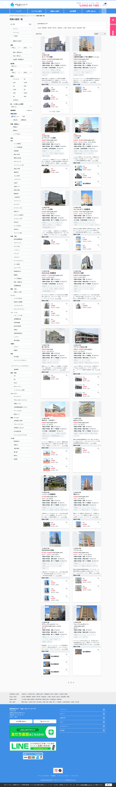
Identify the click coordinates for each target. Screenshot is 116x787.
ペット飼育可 (17, 143)
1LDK (25, 82)
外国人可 (16, 211)
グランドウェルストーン (50, 624)
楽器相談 (16, 151)
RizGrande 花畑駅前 (49, 273)
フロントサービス (18, 424)
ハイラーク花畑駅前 (49, 494)
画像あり (15, 127)
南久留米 (39, 702)
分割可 (15, 183)
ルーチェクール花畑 (49, 138)
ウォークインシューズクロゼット (20, 366)
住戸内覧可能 (17, 431)
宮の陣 (77, 702)
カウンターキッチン (19, 309)
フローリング (17, 242)
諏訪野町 (79, 28)
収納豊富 (16, 369)
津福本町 (59, 28)
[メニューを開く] (104, 11)
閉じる (108, 784)
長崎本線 (59, 699)
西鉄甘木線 (46, 699)
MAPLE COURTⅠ (49, 420)
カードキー (17, 204)
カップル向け (17, 225)
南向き (15, 455)
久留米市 (45, 55)
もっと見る (65, 82)
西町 (84, 28)
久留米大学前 (32, 702)
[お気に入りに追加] (66, 87)
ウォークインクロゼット (20, 360)
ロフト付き (17, 246)
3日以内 (15, 120)
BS (14, 379)
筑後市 (56, 694)
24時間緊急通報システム (20, 407)
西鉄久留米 (86, 67)
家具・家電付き (18, 282)
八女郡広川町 (30, 694)
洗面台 (15, 329)
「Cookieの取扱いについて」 (86, 784)
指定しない (16, 116)
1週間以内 (23, 120)
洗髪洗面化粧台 (18, 333)
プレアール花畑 (47, 209)
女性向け (16, 229)
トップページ (63, 709)
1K (24, 79)
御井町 (50, 28)
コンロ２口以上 (18, 298)
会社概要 (73, 11)
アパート (15, 29)
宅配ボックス (17, 403)
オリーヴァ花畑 (47, 57)
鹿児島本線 (39, 699)
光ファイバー (17, 386)
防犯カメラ (17, 414)
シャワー (16, 336)
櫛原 (51, 702)
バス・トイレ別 (18, 315)
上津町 (65, 28)
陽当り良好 (17, 154)
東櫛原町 (44, 28)
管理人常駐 (17, 190)
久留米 (72, 702)
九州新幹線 (53, 699)
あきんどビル (78, 420)
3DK (14, 93)
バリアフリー (17, 179)
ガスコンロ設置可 (18, 215)
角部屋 (15, 459)
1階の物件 (16, 448)
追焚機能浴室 (17, 319)
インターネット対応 (19, 390)
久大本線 (45, 67)
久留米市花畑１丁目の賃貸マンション (86, 57)
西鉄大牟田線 (46, 63)
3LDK (25, 93)
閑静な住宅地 (17, 158)
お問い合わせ (91, 11)
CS (14, 375)
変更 (30, 24)
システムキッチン (18, 305)
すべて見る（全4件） (55, 111)
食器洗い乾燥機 (18, 302)
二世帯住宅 (17, 197)
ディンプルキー (18, 410)
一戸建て (15, 36)
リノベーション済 (18, 165)
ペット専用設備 (18, 147)
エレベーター (17, 267)
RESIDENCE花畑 (48, 550)
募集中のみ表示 (17, 41)
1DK (14, 82)
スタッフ (62, 713)
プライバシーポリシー (63, 775)
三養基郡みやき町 (48, 694)
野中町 (54, 28)
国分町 (69, 28)
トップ (18, 11)
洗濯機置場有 (17, 285)
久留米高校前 (52, 67)
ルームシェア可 (18, 218)
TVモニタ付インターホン (20, 400)
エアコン (16, 346)
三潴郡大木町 (39, 694)
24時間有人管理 (18, 420)
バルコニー (17, 257)
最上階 (15, 452)
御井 (47, 702)
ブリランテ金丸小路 (80, 347)
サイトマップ (75, 775)
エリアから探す (36, 11)
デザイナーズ (17, 161)
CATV (15, 383)
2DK (25, 86)
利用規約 (53, 775)
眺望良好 (16, 193)
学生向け (16, 222)
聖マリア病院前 (55, 65)
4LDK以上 (16, 100)
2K (14, 86)
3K (24, 89)
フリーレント (17, 200)
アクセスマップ (64, 726)
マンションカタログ (44, 775)
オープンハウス (18, 208)
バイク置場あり (18, 278)
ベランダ (16, 253)
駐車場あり (17, 441)
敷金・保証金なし (18, 52)
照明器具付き (17, 271)
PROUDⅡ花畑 (78, 273)
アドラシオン (78, 550)
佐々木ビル (45, 347)
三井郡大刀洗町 (63, 694)
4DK (25, 96)
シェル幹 (76, 138)
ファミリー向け (18, 233)
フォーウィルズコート (81, 624)
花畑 (48, 55)
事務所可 (16, 172)
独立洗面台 (17, 340)
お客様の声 (63, 718)
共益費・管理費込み (18, 59)
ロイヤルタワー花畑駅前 (81, 209)
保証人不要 (17, 168)
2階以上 (16, 445)
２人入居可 (17, 175)
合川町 (39, 28)
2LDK (14, 89)
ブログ (61, 722)
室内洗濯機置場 (18, 239)
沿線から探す (54, 11)
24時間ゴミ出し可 (19, 427)
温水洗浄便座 (17, 326)
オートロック (17, 396)
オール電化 (17, 264)
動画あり (15, 130)
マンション (16, 32)
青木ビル (76, 494)
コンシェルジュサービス (20, 435)
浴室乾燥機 (17, 322)
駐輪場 (15, 275)
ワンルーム (16, 79)
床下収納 (16, 356)
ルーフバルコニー (18, 260)
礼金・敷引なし (17, 56)
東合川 (74, 28)
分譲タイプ (17, 186)
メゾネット (17, 250)
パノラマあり (16, 134)
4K (14, 96)
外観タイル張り (18, 292)
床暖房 (15, 350)
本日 (24, 116)
